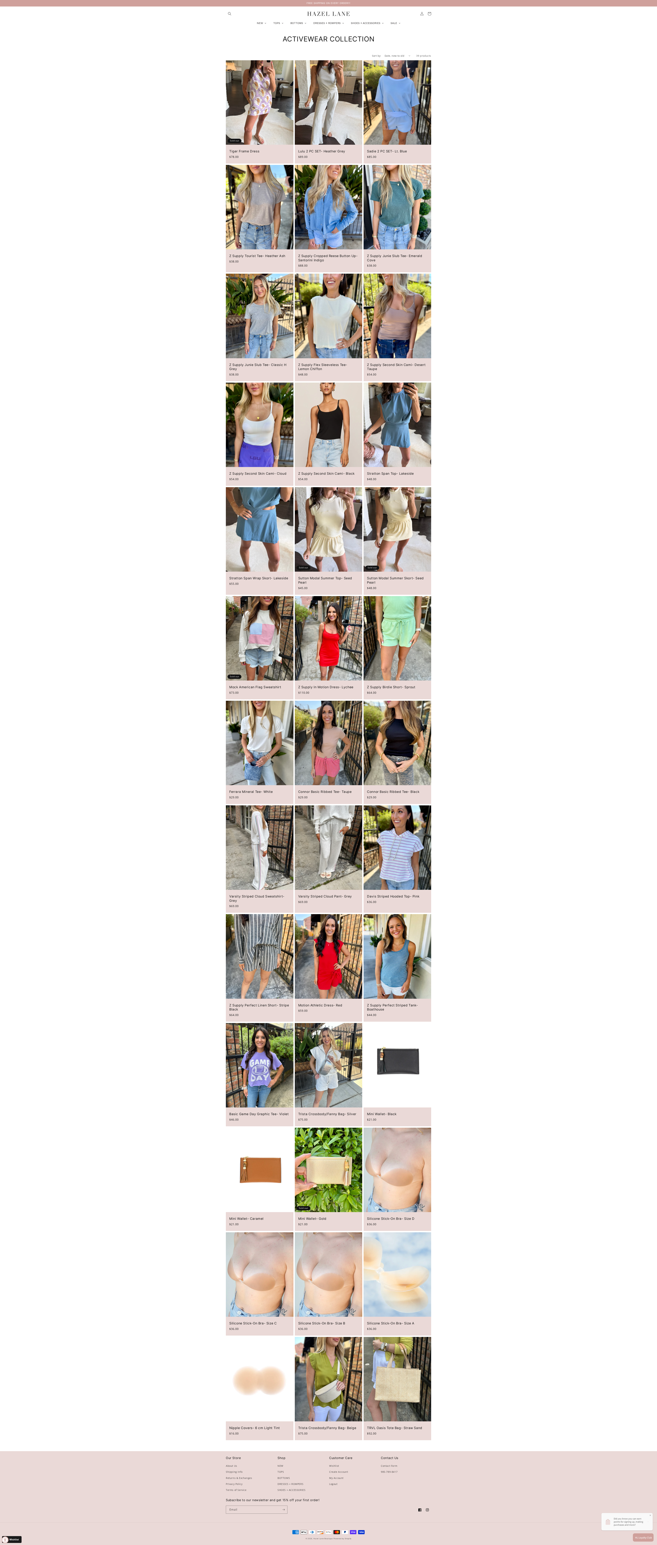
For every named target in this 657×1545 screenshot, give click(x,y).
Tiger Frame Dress (244, 151)
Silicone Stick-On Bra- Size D (390, 1219)
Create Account (338, 1471)
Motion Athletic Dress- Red (320, 1005)
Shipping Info (234, 1471)
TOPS (281, 1471)
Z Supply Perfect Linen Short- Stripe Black (259, 1007)
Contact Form (389, 1465)
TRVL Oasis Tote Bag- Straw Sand (394, 1428)
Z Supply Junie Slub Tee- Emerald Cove (394, 258)
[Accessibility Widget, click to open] (5, 1539)
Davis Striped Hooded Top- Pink (393, 896)
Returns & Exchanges (239, 1478)
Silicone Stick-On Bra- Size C (253, 1323)
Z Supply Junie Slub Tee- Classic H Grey (257, 367)
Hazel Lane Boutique (323, 1538)
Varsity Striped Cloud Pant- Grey (325, 896)
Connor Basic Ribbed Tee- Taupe (325, 792)
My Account (336, 1478)
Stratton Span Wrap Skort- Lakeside (258, 578)
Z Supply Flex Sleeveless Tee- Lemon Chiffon (322, 367)
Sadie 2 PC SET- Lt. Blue (387, 151)
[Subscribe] (283, 1510)
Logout (333, 1484)
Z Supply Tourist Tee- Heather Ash (257, 256)
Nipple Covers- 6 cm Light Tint (254, 1428)
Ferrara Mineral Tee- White (251, 792)
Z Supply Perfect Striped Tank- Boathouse (392, 1007)
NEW (280, 1465)
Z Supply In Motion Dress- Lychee (325, 687)
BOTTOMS (284, 1478)
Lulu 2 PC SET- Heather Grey (321, 151)
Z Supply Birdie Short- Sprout (391, 687)
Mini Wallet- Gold (312, 1219)
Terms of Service (236, 1490)
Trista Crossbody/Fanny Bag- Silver (327, 1114)
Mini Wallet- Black (382, 1114)
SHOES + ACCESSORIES (291, 1490)
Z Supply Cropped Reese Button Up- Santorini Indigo (328, 258)
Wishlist (334, 1465)
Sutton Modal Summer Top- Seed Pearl (325, 580)
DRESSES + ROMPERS (290, 1484)
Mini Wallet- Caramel (246, 1219)
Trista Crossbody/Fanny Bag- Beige (327, 1428)
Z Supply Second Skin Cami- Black (326, 474)
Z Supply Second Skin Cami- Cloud (257, 474)
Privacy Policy (234, 1484)
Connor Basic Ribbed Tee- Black (393, 792)
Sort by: (376, 55)
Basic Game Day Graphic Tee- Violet (259, 1114)
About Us (231, 1465)
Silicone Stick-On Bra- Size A (390, 1323)
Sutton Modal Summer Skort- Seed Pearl (395, 580)
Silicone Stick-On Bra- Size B (321, 1323)
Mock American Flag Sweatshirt (255, 687)
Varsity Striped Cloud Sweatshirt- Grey (257, 898)
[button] (229, 13)
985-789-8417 (389, 1471)
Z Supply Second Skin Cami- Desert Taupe (396, 367)
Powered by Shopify (342, 1538)
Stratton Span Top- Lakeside (390, 474)
